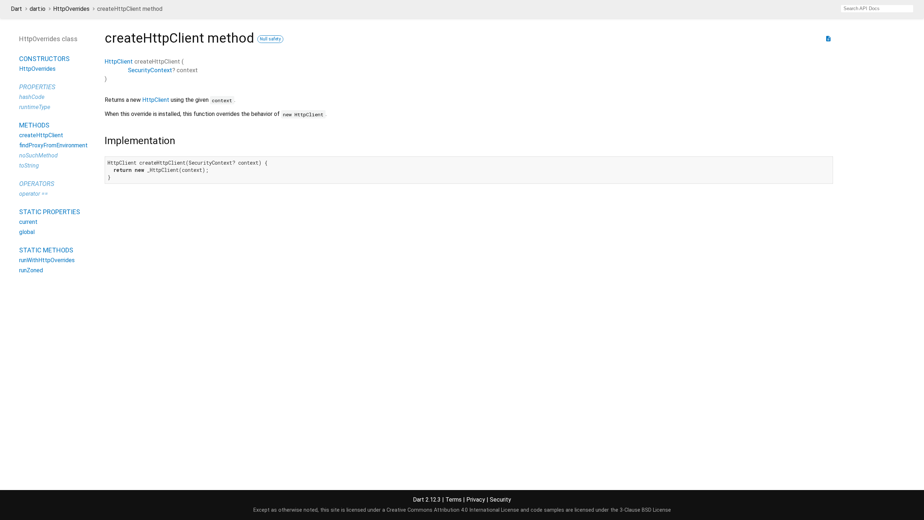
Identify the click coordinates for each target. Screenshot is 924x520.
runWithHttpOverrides (47, 260)
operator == (33, 193)
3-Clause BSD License (645, 510)
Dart (16, 8)
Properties (37, 87)
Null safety (270, 39)
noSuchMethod (38, 155)
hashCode (31, 97)
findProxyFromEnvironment (53, 145)
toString (29, 165)
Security (500, 499)
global (27, 232)
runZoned (31, 270)
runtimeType (34, 107)
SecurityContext (150, 70)
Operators (36, 183)
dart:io (37, 8)
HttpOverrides (71, 8)
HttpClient (119, 61)
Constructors (44, 58)
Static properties (49, 212)
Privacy (475, 499)
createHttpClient (41, 135)
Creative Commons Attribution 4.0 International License (453, 510)
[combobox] (877, 8)
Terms (453, 499)
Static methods (46, 250)
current (28, 221)
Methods (34, 125)
